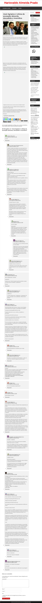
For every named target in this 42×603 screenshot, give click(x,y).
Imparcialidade (36, 122)
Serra (32, 133)
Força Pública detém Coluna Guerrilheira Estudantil (12, 126)
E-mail (3, 591)
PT (36, 131)
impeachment (33, 123)
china (36, 110)
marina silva (36, 126)
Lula (32, 126)
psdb (35, 131)
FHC (35, 119)
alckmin (32, 107)
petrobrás (32, 130)
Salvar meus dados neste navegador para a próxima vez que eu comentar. (13, 596)
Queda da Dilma (9, 120)
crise (34, 113)
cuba (36, 113)
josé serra (32, 124)
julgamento (35, 124)
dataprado (33, 115)
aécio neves (34, 108)
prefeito (35, 130)
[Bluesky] (14, 119)
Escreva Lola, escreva (35, 73)
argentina (36, 107)
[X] (16, 119)
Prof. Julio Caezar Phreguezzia (15, 145)
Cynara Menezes (34, 61)
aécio (38, 107)
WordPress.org (33, 20)
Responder (7, 140)
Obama (32, 129)
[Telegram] (8, 119)
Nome (3, 589)
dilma (37, 115)
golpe (32, 122)
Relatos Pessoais (14, 120)
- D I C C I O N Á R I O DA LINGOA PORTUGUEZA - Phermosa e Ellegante (35, 84)
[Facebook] (4, 119)
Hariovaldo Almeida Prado (21, 2)
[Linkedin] (10, 119)
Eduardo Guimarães (34, 62)
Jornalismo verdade (6, 8)
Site (3, 593)
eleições (32, 119)
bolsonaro (33, 110)
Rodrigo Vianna (34, 63)
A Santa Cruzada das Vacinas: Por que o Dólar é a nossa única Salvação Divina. (35, 41)
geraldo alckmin (33, 120)
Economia (14, 8)
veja (33, 134)
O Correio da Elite (34, 75)
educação (34, 118)
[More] (20, 119)
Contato (20, 8)
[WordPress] (18, 119)
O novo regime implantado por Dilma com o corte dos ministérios (14, 125)
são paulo (37, 133)
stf (34, 133)
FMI (36, 119)
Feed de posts (33, 18)
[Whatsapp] (6, 119)
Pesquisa (35, 129)
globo (37, 120)
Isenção (37, 123)
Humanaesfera (33, 74)
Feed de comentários (35, 19)
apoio (34, 107)
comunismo (34, 112)
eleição (37, 118)
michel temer (34, 127)
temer (31, 134)
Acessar (32, 17)
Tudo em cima (33, 77)
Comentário (4, 579)
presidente (32, 131)
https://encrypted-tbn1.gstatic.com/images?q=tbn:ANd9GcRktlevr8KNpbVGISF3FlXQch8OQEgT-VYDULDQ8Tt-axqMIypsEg (14, 375)
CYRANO (9, 473)
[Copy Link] (12, 119)
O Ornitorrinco (33, 76)
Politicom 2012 (33, 102)
